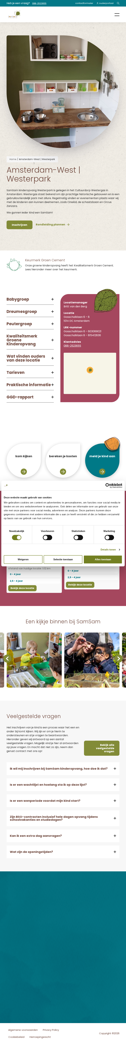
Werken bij (45, 931)
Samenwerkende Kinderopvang (50, 980)
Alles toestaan (103, 559)
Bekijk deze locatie (22, 588)
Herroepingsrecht (40, 1037)
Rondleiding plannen (45, 941)
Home (13, 159)
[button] (90, 370)
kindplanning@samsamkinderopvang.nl (87, 924)
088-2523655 (39, 3)
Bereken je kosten (45, 926)
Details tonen (108, 549)
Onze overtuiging (45, 915)
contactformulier (84, 3)
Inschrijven (45, 935)
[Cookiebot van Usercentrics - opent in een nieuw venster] (108, 485)
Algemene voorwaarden (23, 1030)
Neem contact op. (104, 942)
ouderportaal (106, 3)
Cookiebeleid (16, 1037)
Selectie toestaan (63, 559)
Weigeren (23, 559)
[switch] (47, 537)
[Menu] (114, 14)
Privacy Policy (51, 1030)
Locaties (43, 920)
